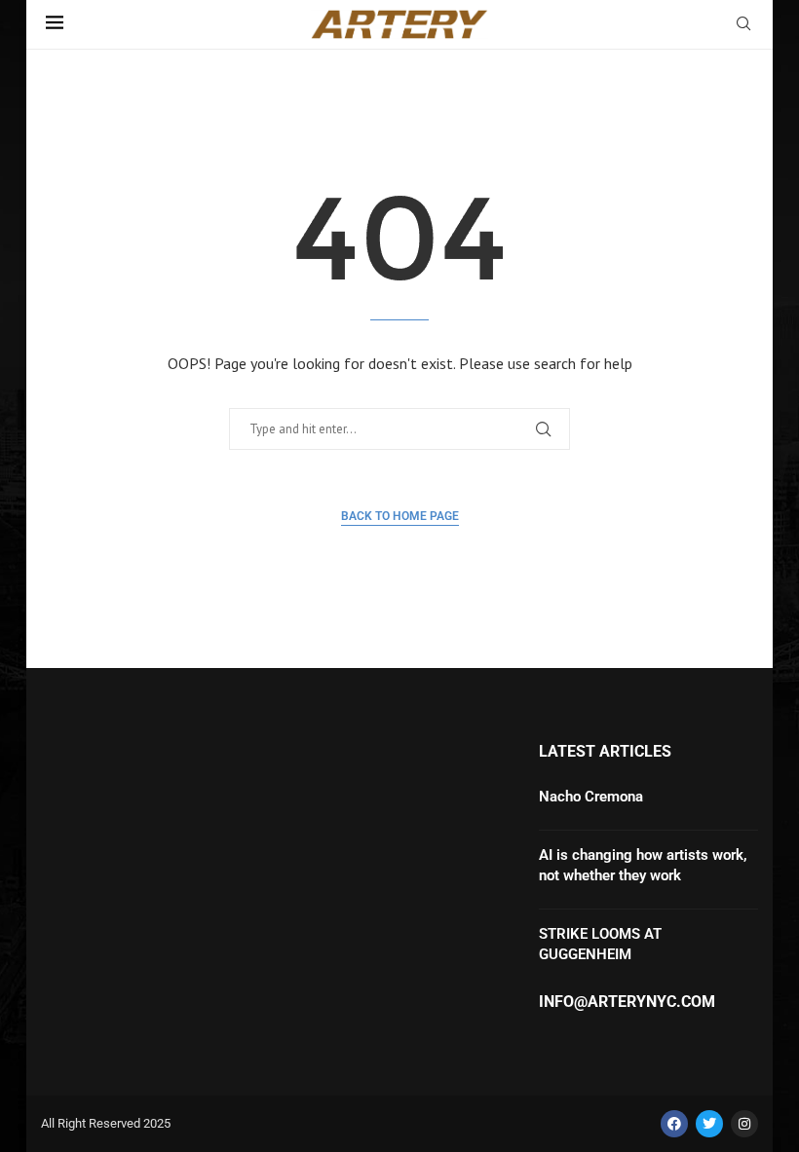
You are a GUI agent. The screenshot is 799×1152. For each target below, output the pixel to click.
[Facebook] (674, 1123)
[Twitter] (709, 1123)
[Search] (743, 25)
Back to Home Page (400, 516)
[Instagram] (744, 1123)
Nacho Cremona (591, 796)
